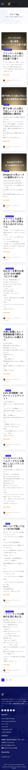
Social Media (4, 727)
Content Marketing (6, 732)
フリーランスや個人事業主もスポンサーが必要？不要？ (13, 56)
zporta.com (11, 742)
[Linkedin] (11, 710)
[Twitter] (2, 710)
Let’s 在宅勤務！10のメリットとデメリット (13, 395)
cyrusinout (8, 80)
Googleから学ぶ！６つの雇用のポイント (13, 176)
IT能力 (7, 523)
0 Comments (6, 82)
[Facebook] (5, 710)
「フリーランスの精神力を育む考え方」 (13, 615)
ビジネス (6, 104)
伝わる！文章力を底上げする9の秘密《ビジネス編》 (13, 273)
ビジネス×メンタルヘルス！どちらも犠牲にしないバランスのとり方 (13, 462)
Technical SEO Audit (6, 729)
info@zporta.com (10, 745)
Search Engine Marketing (7, 718)
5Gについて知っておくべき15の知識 (14, 527)
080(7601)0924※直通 (10, 748)
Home (7, 17)
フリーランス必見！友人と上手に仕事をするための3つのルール (13, 222)
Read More (6, 75)
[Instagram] (8, 710)
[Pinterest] (14, 710)
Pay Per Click (4, 724)
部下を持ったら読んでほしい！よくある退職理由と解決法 (13, 111)
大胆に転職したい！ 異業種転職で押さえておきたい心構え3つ (13, 335)
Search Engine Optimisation (8, 721)
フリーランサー (8, 49)
